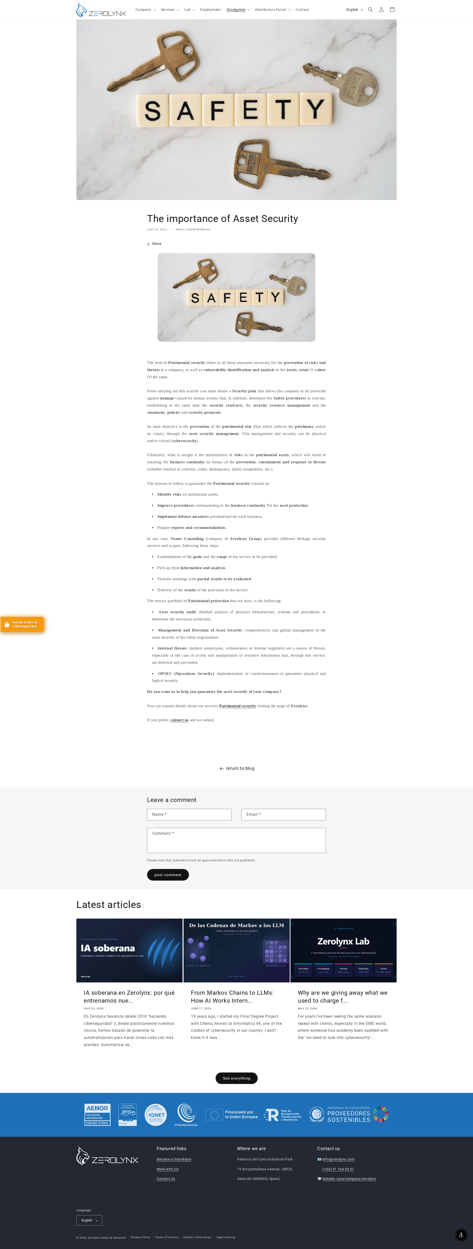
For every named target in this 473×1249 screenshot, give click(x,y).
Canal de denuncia (113, 1237)
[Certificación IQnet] (156, 1115)
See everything (236, 1078)
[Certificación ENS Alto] (127, 1115)
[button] (145, 9)
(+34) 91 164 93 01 (338, 1169)
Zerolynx (94, 1237)
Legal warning (225, 1237)
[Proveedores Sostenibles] (349, 1114)
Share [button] (157, 244)
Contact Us (166, 1179)
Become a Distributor (174, 1159)
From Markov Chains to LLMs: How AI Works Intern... (232, 997)
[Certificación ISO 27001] (97, 1115)
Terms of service (166, 1237)
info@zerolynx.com (338, 1159)
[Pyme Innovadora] (186, 1115)
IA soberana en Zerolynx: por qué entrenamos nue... (129, 997)
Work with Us (167, 1169)
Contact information (197, 1237)
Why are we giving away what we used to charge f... (343, 997)
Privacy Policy (140, 1237)
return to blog (240, 768)
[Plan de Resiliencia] (253, 1115)
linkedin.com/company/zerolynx (349, 1179)
